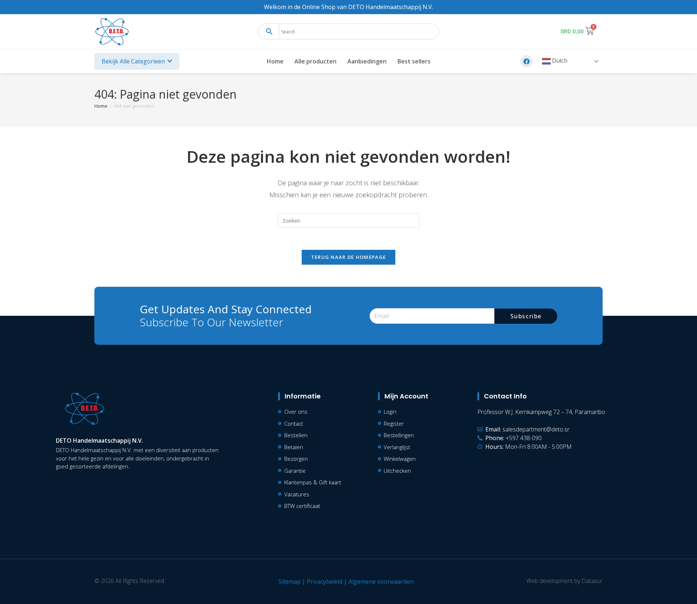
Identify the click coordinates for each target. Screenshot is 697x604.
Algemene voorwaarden (380, 582)
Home (275, 61)
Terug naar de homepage (348, 257)
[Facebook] (526, 61)
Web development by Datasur (564, 581)
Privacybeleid (324, 582)
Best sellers (414, 61)
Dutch (559, 61)
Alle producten (315, 61)
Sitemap (289, 582)
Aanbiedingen (367, 61)
